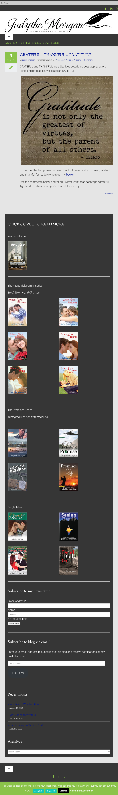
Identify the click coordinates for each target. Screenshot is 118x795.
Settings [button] (63, 791)
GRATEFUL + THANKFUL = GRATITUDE (56, 55)
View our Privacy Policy (81, 790)
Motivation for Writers (23, 714)
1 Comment (87, 60)
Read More (109, 194)
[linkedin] (111, 8)
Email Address (17, 601)
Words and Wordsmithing (25, 704)
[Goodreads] (117, 8)
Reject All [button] (51, 791)
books (70, 174)
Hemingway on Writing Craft (27, 725)
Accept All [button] (38, 791)
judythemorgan (28, 60)
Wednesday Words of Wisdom (68, 60)
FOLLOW (18, 673)
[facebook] (105, 8)
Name (11, 610)
